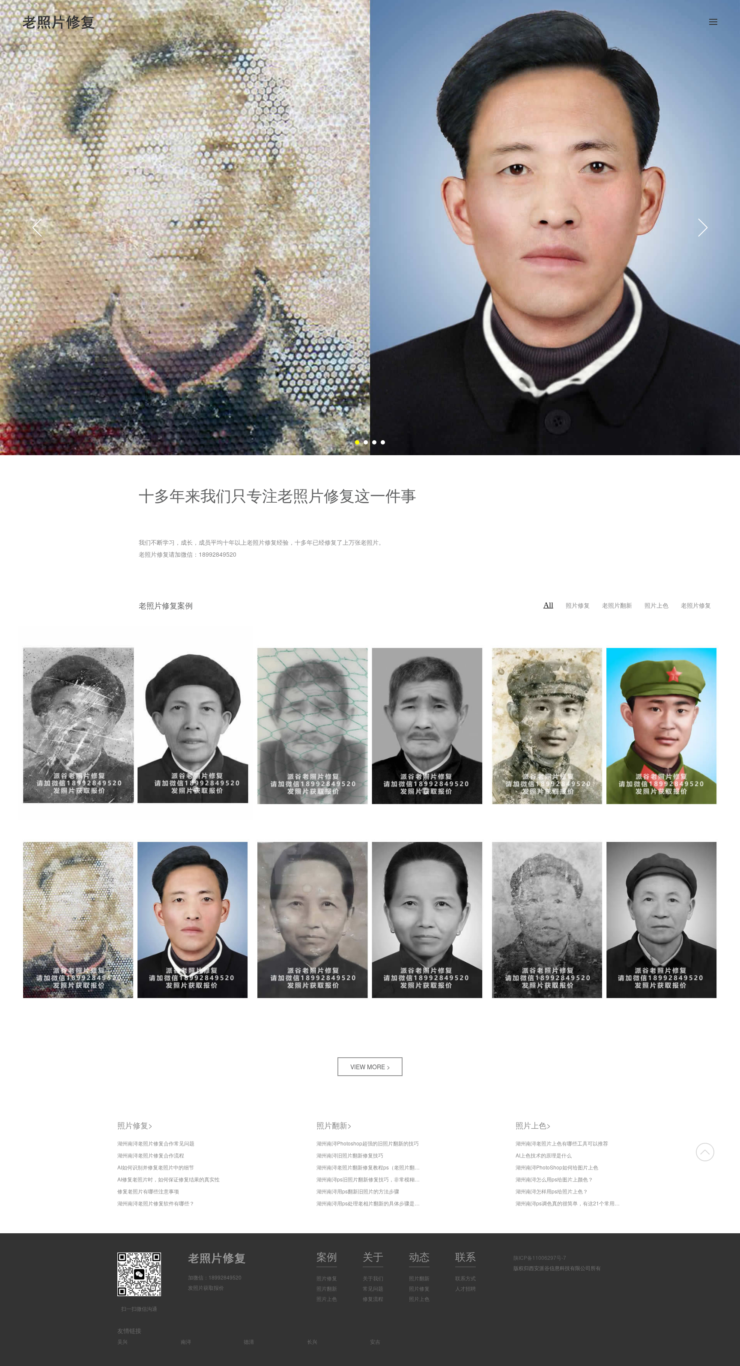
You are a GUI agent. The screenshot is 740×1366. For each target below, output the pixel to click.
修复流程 (373, 1298)
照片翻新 (334, 1124)
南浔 (186, 1341)
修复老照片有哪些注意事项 (148, 1191)
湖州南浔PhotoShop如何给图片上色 (557, 1167)
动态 (419, 1256)
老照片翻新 (617, 605)
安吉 (375, 1341)
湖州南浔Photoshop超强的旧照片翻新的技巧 (367, 1143)
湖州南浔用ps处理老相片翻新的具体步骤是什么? (370, 1203)
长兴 (312, 1341)
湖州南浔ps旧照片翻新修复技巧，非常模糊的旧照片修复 (370, 1179)
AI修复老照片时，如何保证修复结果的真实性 (168, 1179)
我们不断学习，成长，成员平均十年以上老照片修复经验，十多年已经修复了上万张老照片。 (262, 542)
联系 (465, 1256)
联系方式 (465, 1278)
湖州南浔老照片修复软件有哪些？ (155, 1203)
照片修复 (578, 605)
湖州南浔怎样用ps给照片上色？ (552, 1191)
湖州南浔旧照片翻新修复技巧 (349, 1155)
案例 (326, 1256)
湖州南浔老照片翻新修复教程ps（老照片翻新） (370, 1167)
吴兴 (122, 1341)
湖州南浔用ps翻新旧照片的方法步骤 (357, 1191)
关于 (373, 1256)
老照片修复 (696, 605)
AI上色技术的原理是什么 (544, 1155)
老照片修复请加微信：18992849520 (187, 554)
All (548, 605)
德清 (249, 1341)
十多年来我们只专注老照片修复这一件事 (277, 495)
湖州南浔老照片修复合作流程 (150, 1155)
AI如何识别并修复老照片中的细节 (155, 1167)
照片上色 (656, 605)
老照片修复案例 (166, 606)
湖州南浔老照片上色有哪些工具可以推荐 (562, 1143)
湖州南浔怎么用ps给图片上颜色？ (554, 1179)
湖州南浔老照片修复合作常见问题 (155, 1143)
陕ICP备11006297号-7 (539, 1257)
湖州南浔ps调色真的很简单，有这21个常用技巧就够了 (569, 1203)
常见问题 (373, 1288)
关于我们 (373, 1278)
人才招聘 (465, 1288)
